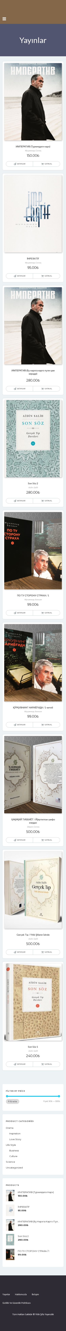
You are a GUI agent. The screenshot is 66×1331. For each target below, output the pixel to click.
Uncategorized (14, 1167)
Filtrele (12, 1101)
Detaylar (21, 164)
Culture (13, 1156)
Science (10, 1161)
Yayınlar (6, 1294)
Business (14, 1150)
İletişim (35, 1294)
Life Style (11, 1145)
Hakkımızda (21, 1294)
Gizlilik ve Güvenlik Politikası (17, 1303)
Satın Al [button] (48, 164)
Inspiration (14, 1133)
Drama (9, 1127)
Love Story (15, 1139)
